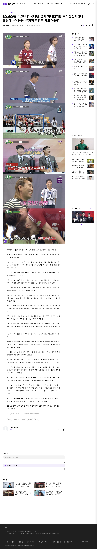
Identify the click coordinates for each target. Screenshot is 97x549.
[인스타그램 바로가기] (61, 542)
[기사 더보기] (8, 480)
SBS (71, 3)
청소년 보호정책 (43, 542)
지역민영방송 (85, 541)
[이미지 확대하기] (5, 241)
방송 (4, 12)
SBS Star (80, 3)
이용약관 (21, 542)
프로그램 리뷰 (11, 12)
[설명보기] (80, 34)
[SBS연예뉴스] (9, 4)
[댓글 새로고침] (8, 453)
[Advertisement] (34, 504)
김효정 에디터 (6, 26)
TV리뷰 (5, 480)
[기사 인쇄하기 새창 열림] (92, 25)
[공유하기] (86, 25)
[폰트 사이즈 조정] (89, 25)
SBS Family (69, 541)
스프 (85, 3)
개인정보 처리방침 (31, 542)
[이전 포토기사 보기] (91, 208)
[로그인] (89, 4)
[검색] (93, 4)
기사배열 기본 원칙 (55, 533)
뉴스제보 (7, 542)
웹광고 (14, 542)
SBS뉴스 (75, 3)
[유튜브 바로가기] (58, 542)
